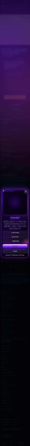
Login (15, 251)
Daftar (15, 246)
